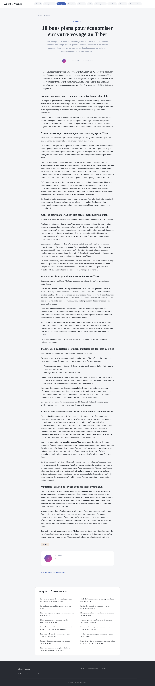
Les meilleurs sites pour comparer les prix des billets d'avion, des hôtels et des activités (97, 642)
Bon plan (61, 4)
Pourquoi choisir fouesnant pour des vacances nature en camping (55, 642)
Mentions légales (92, 668)
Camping (71, 4)
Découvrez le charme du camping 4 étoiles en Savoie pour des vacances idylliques (55, 649)
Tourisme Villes (135, 4)
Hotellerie (112, 4)
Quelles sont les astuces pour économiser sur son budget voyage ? (96, 635)
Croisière (82, 4)
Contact (103, 668)
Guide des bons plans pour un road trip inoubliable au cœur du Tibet (97, 600)
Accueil (38, 4)
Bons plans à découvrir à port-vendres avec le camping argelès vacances (55, 635)
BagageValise (49, 4)
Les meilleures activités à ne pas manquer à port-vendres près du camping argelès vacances (56, 628)
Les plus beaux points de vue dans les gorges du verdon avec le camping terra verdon (56, 600)
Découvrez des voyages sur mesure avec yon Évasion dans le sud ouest (95, 628)
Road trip (123, 4)
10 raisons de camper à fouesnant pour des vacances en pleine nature (54, 621)
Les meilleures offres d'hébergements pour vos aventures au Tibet (55, 607)
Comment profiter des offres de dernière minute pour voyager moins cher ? (96, 621)
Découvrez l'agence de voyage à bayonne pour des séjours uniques (57, 614)
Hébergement (100, 4)
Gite (90, 4)
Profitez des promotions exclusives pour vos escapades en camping (95, 607)
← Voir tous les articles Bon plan (53, 572)
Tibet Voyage (13, 3)
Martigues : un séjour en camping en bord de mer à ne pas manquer (97, 614)
